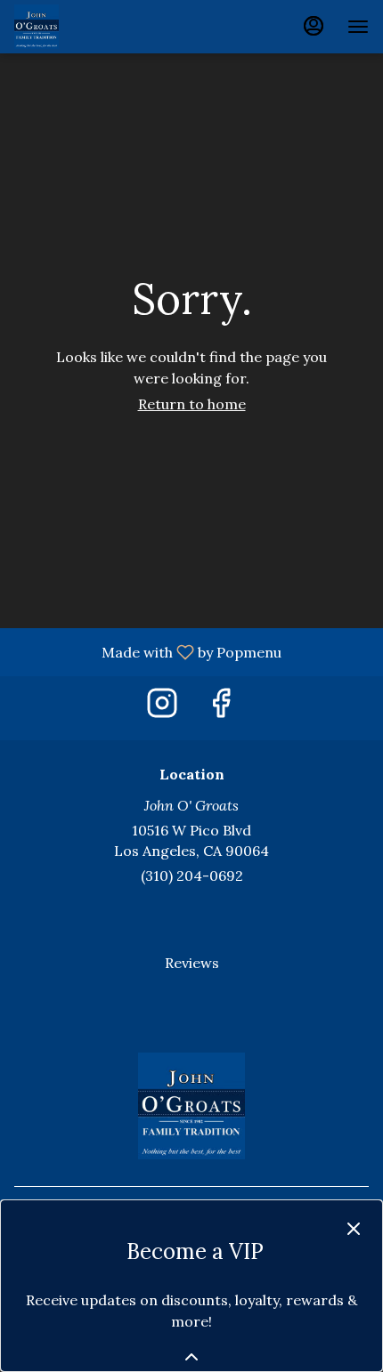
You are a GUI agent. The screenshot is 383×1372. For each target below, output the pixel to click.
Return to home (192, 404)
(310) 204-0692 (192, 875)
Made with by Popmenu (147, 651)
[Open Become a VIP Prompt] (191, 1357)
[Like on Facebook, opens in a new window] (221, 707)
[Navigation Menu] (358, 27)
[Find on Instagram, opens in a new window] (162, 707)
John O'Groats (191, 1106)
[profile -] (313, 25)
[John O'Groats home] (94, 26)
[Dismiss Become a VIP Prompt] (353, 1228)
